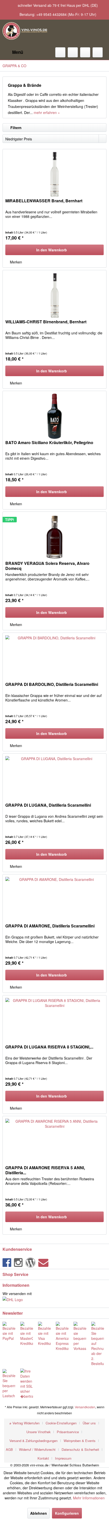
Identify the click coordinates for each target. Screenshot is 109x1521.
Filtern (15, 127)
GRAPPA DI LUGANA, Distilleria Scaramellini (48, 805)
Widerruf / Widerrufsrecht (37, 1449)
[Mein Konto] (85, 52)
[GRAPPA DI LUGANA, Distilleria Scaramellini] (54, 778)
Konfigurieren (67, 1513)
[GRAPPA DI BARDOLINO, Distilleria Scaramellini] (54, 658)
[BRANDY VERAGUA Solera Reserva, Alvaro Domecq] (54, 537)
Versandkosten (85, 1407)
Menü (17, 52)
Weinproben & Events (80, 1440)
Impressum (63, 1458)
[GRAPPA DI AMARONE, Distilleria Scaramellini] (54, 899)
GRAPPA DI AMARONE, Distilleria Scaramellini (50, 926)
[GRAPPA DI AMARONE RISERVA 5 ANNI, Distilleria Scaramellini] (54, 1141)
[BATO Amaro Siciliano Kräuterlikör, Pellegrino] (54, 416)
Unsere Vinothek (38, 1431)
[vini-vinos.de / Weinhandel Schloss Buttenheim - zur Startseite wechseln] (25, 31)
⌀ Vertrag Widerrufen (24, 1423)
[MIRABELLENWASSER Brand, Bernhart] (54, 174)
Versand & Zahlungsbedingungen (33, 1440)
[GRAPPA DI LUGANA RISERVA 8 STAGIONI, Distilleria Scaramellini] (54, 1020)
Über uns (89, 1423)
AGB (9, 1449)
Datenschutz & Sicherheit (80, 1449)
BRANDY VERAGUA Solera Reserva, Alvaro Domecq (47, 566)
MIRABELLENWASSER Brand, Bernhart (43, 201)
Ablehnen (38, 1513)
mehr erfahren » (47, 112)
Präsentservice (68, 1431)
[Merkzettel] (73, 52)
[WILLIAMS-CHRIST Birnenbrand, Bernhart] (54, 295)
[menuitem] (13, 52)
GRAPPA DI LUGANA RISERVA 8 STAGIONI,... (49, 1047)
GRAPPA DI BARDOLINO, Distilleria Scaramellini (51, 684)
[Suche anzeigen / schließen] (60, 52)
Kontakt (43, 1458)
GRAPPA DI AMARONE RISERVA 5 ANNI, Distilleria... (45, 1170)
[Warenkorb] (98, 52)
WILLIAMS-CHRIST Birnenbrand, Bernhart (45, 322)
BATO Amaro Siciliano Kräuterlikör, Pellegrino (49, 442)
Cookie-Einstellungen (61, 1423)
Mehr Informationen (89, 1497)
